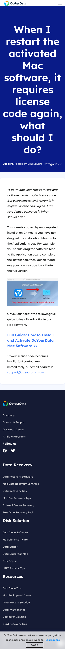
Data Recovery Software (18, 476)
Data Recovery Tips (15, 491)
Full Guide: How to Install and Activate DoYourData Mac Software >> (30, 340)
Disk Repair (10, 561)
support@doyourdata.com (25, 372)
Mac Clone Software (15, 539)
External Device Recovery (18, 505)
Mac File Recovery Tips (17, 498)
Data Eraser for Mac (15, 553)
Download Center (13, 429)
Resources (13, 576)
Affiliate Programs (14, 436)
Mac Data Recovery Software (21, 483)
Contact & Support (14, 422)
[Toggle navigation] (59, 3)
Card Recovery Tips (15, 624)
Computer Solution (14, 616)
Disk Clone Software (15, 532)
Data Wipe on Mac (14, 609)
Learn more (53, 639)
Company (9, 415)
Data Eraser (10, 546)
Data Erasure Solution (16, 602)
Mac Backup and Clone (17, 595)
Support (8, 163)
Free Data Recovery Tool (18, 512)
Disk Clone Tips (12, 588)
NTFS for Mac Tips (14, 568)
